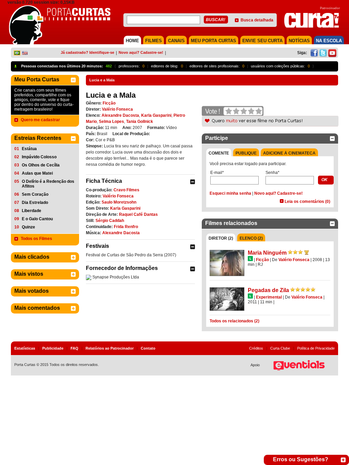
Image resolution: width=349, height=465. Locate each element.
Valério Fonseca (117, 109)
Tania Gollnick (139, 121)
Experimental (269, 297)
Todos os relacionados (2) (234, 321)
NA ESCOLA (329, 40)
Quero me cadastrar (40, 119)
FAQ (74, 348)
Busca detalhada (257, 20)
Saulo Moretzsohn (119, 202)
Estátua (29, 148)
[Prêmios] (306, 252)
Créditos (256, 348)
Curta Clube (280, 348)
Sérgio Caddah (109, 220)
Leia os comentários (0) (307, 201)
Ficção (109, 103)
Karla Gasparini (156, 115)
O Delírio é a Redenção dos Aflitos (48, 184)
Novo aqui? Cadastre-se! (141, 52)
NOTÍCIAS (299, 40)
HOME (132, 40)
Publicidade (52, 348)
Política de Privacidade (316, 348)
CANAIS (176, 40)
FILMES (153, 40)
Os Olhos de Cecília (41, 165)
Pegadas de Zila (268, 290)
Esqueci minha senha (230, 193)
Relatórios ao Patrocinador (110, 348)
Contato (148, 348)
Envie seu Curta (262, 40)
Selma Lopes (111, 121)
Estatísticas (24, 348)
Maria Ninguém (267, 253)
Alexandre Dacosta (120, 115)
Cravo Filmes (126, 190)
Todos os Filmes (36, 238)
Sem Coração (35, 194)
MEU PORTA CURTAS (213, 40)
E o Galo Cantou (37, 219)
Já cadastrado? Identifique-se (87, 52)
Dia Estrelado (35, 202)
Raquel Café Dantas (138, 214)
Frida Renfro (126, 226)
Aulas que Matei (37, 173)
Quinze (28, 227)
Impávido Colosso (39, 157)
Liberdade (31, 210)
